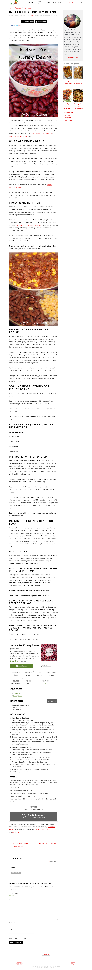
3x (55, 701)
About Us (67, 115)
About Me (19, 962)
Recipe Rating (14, 893)
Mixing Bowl (17, 696)
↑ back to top (46, 954)
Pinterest (15, 832)
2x (52, 701)
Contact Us (67, 117)
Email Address (14, 862)
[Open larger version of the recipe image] (49, 652)
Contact (73, 962)
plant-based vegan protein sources (28, 225)
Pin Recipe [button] (47, 666)
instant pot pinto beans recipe (41, 133)
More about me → (73, 57)
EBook (72, 963)
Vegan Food (40, 2)
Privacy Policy (68, 112)
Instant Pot (17, 693)
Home (11, 8)
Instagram (44, 829)
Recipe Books (68, 120)
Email (11, 929)
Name (12, 923)
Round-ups (57, 2)
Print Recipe (41, 21)
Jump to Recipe (28, 21)
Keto (48, 2)
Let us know (32, 817)
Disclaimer (19, 964)
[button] (10, 661)
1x (48, 701)
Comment (13, 900)
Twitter (37, 829)
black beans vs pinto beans (19, 136)
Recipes (30, 2)
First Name (13, 867)
